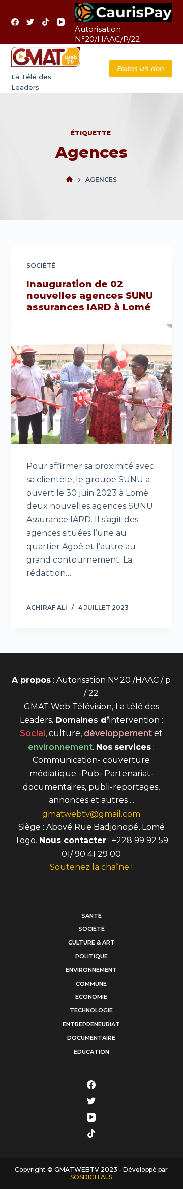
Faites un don (140, 68)
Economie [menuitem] (91, 996)
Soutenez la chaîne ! (91, 867)
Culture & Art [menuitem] (91, 942)
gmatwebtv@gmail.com (91, 814)
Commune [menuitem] (91, 983)
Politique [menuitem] (91, 956)
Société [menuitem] (91, 928)
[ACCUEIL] (69, 179)
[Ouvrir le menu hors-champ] (91, 68)
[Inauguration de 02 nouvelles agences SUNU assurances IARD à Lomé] (91, 384)
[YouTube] (61, 22)
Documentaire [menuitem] (91, 1037)
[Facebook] (15, 22)
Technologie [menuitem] (91, 1010)
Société (40, 265)
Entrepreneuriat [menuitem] (91, 1024)
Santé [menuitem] (91, 915)
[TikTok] (45, 22)
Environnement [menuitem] (91, 969)
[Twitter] (30, 22)
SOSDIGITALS (91, 1177)
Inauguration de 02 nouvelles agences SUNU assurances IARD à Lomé (89, 295)
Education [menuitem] (91, 1051)
